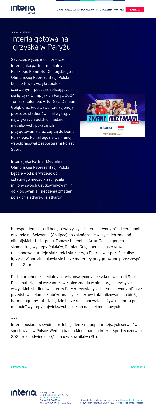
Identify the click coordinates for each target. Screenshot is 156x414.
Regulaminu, (126, 400)
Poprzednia (20, 367)
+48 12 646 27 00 (52, 398)
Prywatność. (139, 400)
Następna (136, 367)
